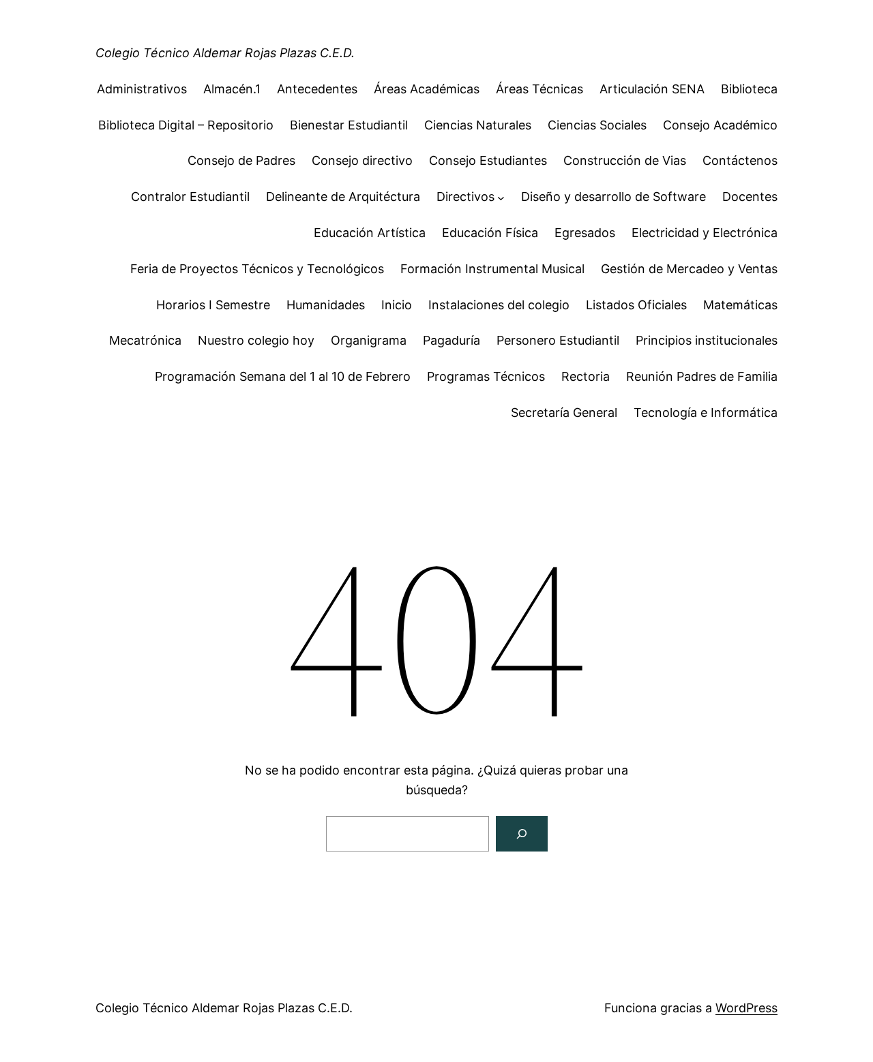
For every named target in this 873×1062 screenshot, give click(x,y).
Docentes (750, 196)
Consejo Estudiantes (488, 160)
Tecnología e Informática (706, 412)
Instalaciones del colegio (498, 305)
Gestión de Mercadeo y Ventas (689, 269)
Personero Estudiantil (558, 340)
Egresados (584, 232)
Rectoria (585, 376)
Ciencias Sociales (597, 125)
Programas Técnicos (486, 376)
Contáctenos (740, 160)
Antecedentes (317, 89)
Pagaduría (451, 340)
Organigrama (368, 340)
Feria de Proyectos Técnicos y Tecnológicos (257, 269)
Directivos (465, 196)
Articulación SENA (652, 89)
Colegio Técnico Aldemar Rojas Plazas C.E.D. (225, 53)
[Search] (522, 834)
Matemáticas (740, 305)
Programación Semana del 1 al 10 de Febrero (283, 376)
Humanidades (325, 305)
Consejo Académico (720, 125)
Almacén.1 (232, 89)
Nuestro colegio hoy (256, 340)
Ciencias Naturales (477, 125)
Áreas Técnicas (539, 89)
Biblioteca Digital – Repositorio (185, 125)
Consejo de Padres (241, 160)
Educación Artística (370, 232)
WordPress (746, 1008)
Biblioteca (749, 89)
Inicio (396, 305)
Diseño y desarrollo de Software (613, 196)
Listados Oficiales (636, 305)
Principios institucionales (707, 340)
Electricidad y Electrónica (705, 232)
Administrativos (142, 89)
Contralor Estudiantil (190, 196)
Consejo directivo (362, 160)
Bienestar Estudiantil (349, 125)
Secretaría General (564, 412)
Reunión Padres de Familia (702, 376)
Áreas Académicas (426, 89)
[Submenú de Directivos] (501, 197)
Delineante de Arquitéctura (343, 196)
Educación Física (490, 232)
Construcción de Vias (624, 160)
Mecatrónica (145, 340)
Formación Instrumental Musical (492, 269)
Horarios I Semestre (213, 305)
